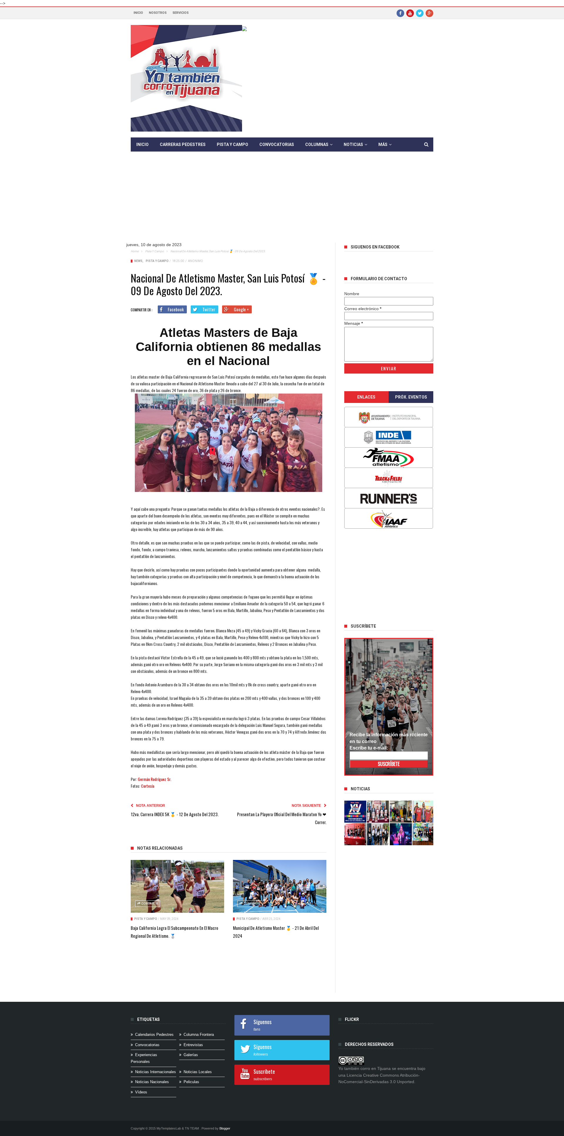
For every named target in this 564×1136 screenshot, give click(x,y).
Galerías (191, 1055)
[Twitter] (420, 13)
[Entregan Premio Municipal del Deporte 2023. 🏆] (401, 834)
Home (135, 251)
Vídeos (141, 1092)
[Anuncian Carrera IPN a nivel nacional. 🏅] (378, 812)
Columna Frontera (199, 1034)
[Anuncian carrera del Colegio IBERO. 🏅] (355, 834)
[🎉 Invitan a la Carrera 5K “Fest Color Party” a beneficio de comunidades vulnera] (401, 812)
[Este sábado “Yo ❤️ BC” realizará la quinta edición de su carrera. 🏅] (423, 834)
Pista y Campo (232, 144)
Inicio (138, 13)
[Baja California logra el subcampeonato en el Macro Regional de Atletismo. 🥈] (177, 886)
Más (382, 144)
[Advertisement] (282, 201)
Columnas (316, 144)
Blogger (224, 1128)
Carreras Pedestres (183, 144)
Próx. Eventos (411, 397)
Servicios (180, 13)
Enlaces (366, 397)
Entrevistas (193, 1045)
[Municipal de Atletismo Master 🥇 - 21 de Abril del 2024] (279, 886)
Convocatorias (276, 144)
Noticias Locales (198, 1072)
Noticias (353, 144)
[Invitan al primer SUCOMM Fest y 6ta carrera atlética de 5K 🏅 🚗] (423, 812)
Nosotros (158, 13)
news (138, 261)
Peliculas (191, 1082)
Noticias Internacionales (155, 1072)
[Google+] (429, 13)
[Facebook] (400, 13)
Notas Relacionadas (160, 848)
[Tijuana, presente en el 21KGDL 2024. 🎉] (378, 834)
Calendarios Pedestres (154, 1034)
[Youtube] (410, 13)
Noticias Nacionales (152, 1082)
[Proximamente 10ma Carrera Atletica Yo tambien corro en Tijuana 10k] (355, 812)
